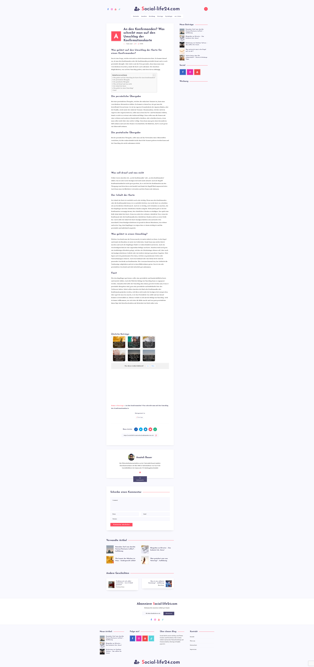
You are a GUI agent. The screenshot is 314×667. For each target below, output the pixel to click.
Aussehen (144, 16)
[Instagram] (111, 9)
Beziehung (152, 16)
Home (113, 406)
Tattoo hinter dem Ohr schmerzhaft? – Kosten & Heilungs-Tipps (197, 57)
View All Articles (140, 478)
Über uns (192, 641)
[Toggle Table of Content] (153, 75)
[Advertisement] (140, 158)
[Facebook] (108, 9)
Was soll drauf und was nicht (122, 84)
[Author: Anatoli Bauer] (131, 457)
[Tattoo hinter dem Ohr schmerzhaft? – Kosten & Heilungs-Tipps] (182, 57)
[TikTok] (119, 9)
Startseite (136, 16)
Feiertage (160, 16)
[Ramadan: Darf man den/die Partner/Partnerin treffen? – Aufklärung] (182, 31)
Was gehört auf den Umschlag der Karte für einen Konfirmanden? (134, 77)
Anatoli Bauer (144, 457)
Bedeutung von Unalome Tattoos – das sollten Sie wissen (196, 43)
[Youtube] (115, 9)
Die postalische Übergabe (121, 82)
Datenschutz (193, 645)
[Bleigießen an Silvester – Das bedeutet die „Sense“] (182, 38)
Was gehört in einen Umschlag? (123, 88)
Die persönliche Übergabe (121, 80)
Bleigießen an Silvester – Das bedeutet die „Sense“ (195, 37)
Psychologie (168, 16)
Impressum (193, 649)
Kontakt (192, 637)
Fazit (114, 90)
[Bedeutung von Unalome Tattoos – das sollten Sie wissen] (182, 44)
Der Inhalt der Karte (119, 86)
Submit (168, 613)
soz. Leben (178, 16)
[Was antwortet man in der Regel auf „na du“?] (182, 51)
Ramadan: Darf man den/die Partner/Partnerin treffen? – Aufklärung (125, 549)
